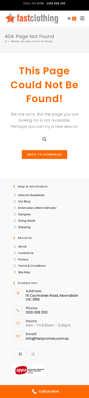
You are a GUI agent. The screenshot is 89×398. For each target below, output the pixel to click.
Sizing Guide (26, 221)
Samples (24, 214)
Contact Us (25, 253)
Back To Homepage (44, 154)
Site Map (24, 272)
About (22, 246)
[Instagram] (33, 354)
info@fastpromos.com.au (47, 338)
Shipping (24, 227)
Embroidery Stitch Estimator (37, 208)
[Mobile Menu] (80, 18)
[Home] (6, 41)
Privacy (23, 259)
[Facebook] (20, 354)
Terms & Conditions (32, 266)
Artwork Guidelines (31, 195)
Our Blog (24, 201)
